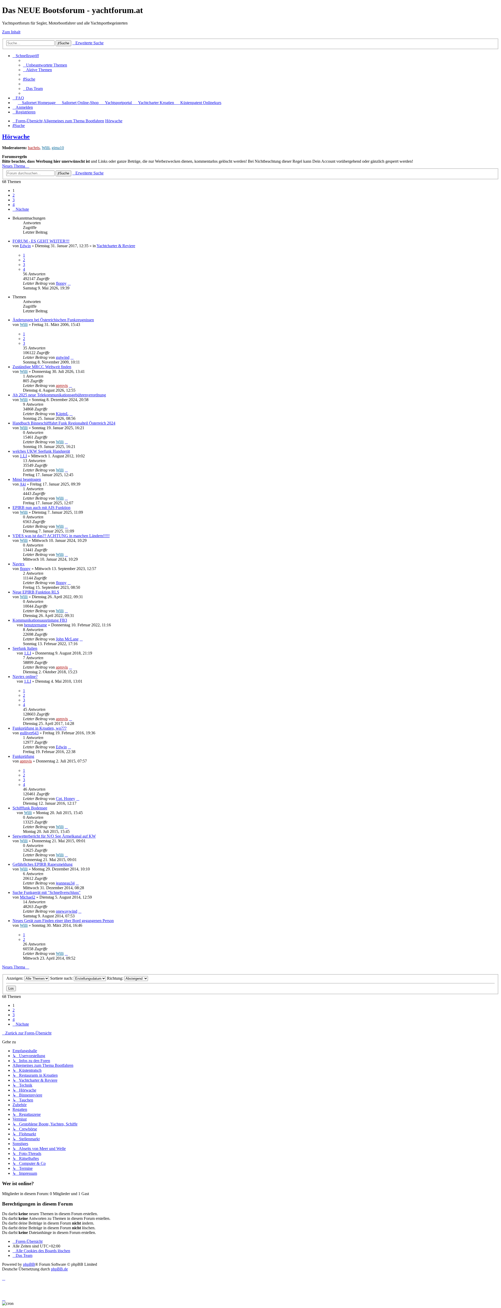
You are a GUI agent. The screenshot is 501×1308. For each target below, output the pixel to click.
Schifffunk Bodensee (30, 808)
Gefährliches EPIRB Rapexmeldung (43, 864)
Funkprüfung (23, 756)
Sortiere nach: (62, 978)
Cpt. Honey (65, 798)
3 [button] (14, 200)
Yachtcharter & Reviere (116, 246)
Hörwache (16, 136)
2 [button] (14, 195)
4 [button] (14, 204)
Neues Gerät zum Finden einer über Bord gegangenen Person (63, 920)
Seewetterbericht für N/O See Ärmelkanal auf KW (54, 836)
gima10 (58, 148)
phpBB (29, 1264)
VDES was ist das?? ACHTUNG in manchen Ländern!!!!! (61, 536)
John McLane (67, 639)
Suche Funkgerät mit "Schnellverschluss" (47, 892)
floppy (61, 283)
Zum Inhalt (11, 32)
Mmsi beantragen (27, 479)
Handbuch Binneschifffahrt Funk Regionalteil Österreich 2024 (64, 423)
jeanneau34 (65, 883)
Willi (46, 148)
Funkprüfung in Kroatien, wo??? (40, 728)
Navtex (19, 564)
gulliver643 (29, 733)
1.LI (23, 456)
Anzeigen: (15, 978)
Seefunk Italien (25, 648)
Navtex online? (25, 676)
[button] (21, 209)
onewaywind (66, 911)
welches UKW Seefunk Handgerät (41, 451)
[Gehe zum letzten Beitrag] (69, 283)
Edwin (25, 246)
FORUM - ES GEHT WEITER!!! (41, 241)
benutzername (35, 625)
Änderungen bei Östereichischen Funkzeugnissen (53, 320)
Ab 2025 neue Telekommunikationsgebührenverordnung (59, 395)
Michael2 (27, 897)
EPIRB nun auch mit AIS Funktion (41, 507)
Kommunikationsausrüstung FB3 (40, 620)
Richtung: (115, 978)
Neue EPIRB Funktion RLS (36, 592)
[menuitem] (45, 65)
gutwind (62, 357)
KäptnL (62, 413)
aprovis (62, 385)
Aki (23, 484)
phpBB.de (59, 1269)
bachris (34, 148)
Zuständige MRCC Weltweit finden (42, 367)
